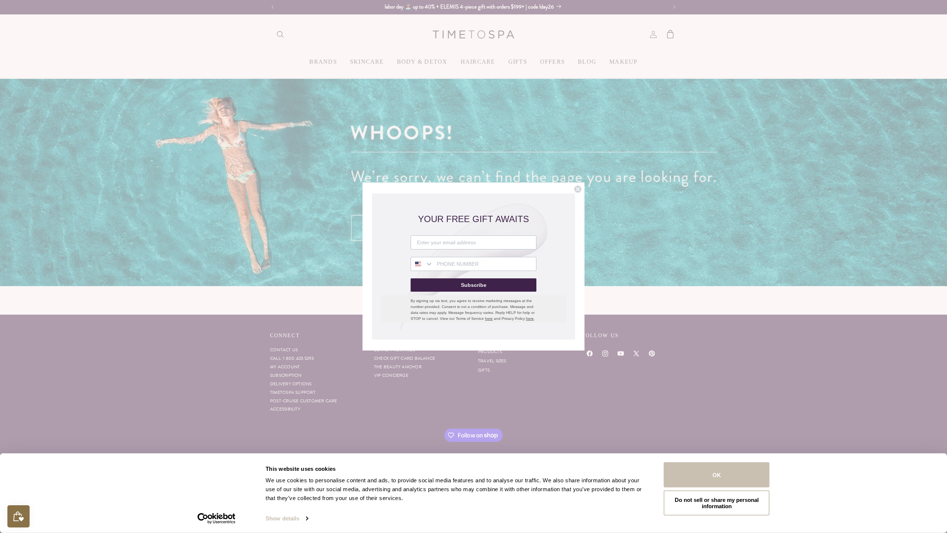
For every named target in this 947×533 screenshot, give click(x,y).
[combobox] (422, 264)
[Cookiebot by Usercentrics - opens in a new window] (216, 518)
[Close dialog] (578, 189)
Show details (282, 518)
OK (716, 475)
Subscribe (473, 285)
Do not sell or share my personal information (717, 502)
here (489, 318)
